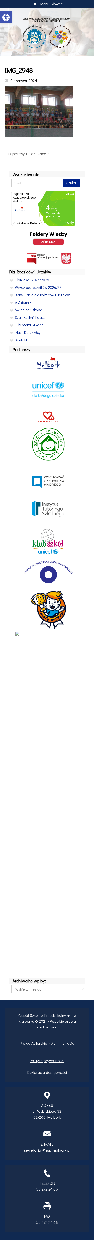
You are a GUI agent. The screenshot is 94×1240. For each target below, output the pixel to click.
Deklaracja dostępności (47, 1072)
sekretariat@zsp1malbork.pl (47, 1150)
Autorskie (39, 1043)
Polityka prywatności (47, 1060)
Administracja (62, 1043)
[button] (6, 17)
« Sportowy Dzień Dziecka (29, 153)
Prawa (25, 1043)
